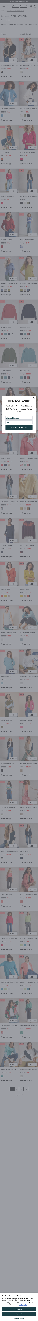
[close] (34, 398)
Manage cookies (19, 1318)
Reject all (19, 1314)
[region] (19, 1307)
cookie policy (23, 1305)
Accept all (19, 1309)
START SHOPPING (19, 427)
